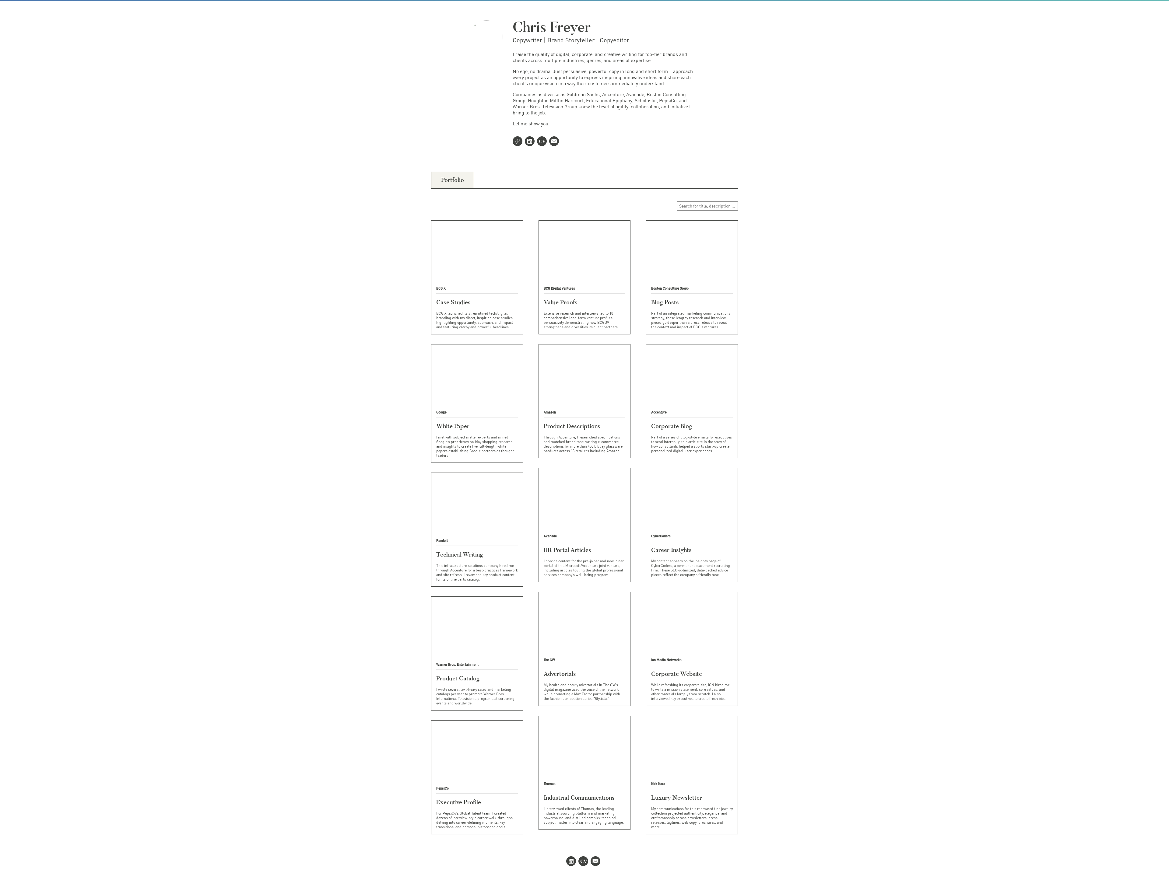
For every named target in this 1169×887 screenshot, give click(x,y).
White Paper (452, 426)
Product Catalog (458, 678)
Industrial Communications (579, 797)
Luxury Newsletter (676, 797)
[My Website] (519, 141)
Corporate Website (676, 674)
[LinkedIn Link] (531, 141)
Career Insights (671, 550)
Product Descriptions (572, 426)
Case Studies (453, 302)
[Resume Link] (543, 141)
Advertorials (560, 674)
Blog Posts (665, 302)
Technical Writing (459, 554)
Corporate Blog (671, 426)
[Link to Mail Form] (555, 141)
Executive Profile (458, 802)
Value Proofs (560, 302)
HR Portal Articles (567, 550)
